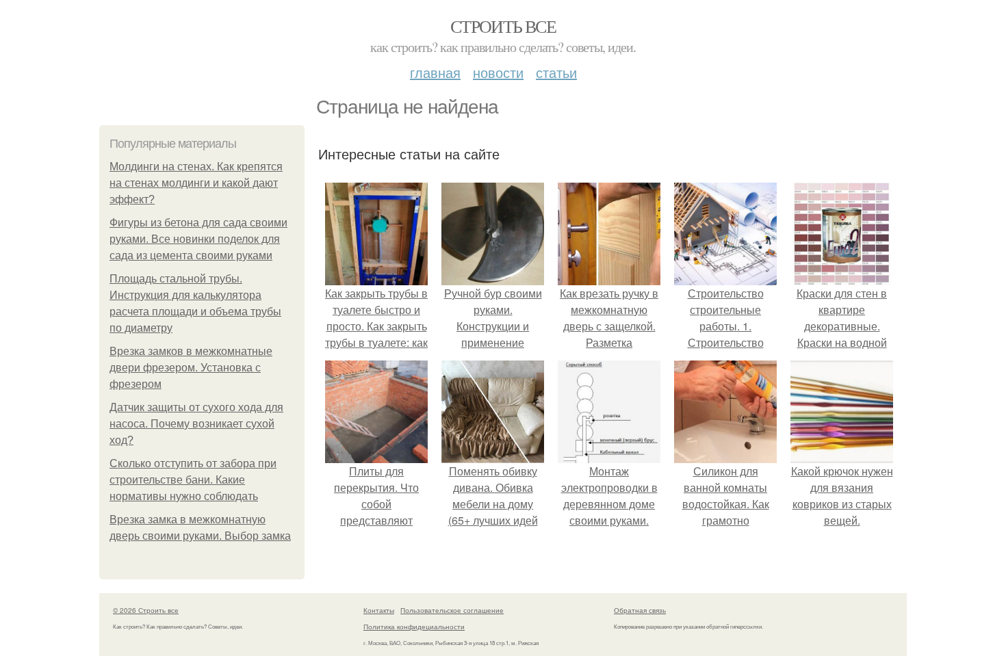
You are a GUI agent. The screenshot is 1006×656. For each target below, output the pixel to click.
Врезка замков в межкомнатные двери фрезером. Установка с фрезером (190, 367)
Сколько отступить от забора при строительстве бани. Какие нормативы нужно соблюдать (192, 480)
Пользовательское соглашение (452, 610)
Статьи (556, 72)
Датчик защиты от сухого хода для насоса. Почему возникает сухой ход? (196, 424)
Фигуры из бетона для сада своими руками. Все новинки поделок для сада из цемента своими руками (198, 239)
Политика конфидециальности (414, 626)
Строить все (503, 26)
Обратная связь (640, 610)
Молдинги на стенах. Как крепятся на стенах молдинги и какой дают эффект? (196, 183)
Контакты (378, 610)
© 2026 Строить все (146, 610)
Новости (498, 72)
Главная (435, 72)
